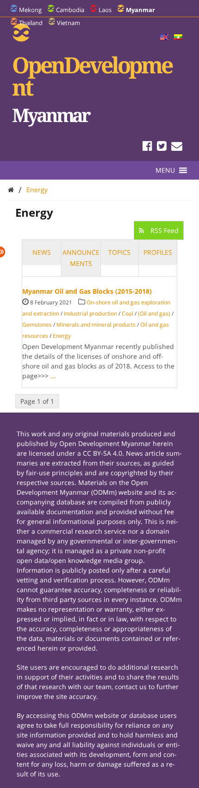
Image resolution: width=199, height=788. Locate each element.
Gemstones (37, 325)
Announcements (81, 258)
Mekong (30, 10)
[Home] (11, 189)
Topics (119, 252)
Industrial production (90, 313)
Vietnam (68, 23)
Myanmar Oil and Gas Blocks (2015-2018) (87, 291)
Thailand (31, 23)
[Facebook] (147, 147)
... (53, 375)
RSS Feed (164, 230)
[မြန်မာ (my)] (178, 37)
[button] (165, 170)
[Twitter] (162, 147)
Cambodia (70, 10)
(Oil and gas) (154, 313)
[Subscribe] (176, 147)
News (41, 252)
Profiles (157, 252)
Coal (127, 313)
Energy (37, 189)
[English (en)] (164, 37)
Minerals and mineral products (96, 325)
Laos (105, 10)
